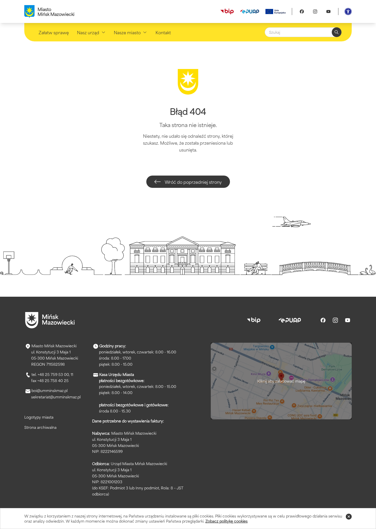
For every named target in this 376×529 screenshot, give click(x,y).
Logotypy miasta (38, 417)
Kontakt (163, 32)
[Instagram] (315, 11)
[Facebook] (301, 11)
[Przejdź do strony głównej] (49, 320)
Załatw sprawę (54, 32)
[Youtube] (328, 11)
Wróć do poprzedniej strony (193, 181)
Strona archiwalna (40, 427)
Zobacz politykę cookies (226, 521)
